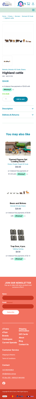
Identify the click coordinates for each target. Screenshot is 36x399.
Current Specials (9, 342)
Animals (17, 16)
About (21, 337)
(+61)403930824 (8, 370)
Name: (4, 294)
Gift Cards (23, 334)
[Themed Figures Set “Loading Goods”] (18, 159)
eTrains (5, 329)
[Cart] (28, 4)
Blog (21, 341)
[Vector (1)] (3, 383)
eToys (5, 332)
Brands (5, 336)
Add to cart (21, 99)
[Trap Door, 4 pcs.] (18, 244)
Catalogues (7, 339)
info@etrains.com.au (9, 374)
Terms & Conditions (8, 358)
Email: (7, 302)
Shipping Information (24, 330)
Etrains (10, 16)
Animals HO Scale (27, 16)
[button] (25, 4)
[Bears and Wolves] (18, 202)
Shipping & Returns (8, 355)
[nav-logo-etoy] (13, 4)
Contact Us (24, 344)
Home (4, 16)
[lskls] (33, 3)
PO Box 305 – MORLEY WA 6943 (13, 378)
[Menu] (33, 10)
